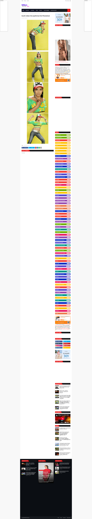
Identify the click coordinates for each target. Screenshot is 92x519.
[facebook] (65, 1)
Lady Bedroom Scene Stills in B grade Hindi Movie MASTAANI (64, 463)
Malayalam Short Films (62, 255)
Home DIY (62, 213)
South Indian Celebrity (27, 13)
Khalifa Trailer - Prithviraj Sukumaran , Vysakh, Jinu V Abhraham (64, 391)
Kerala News (62, 226)
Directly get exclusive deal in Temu (62, 328)
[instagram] (68, 1)
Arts (62, 145)
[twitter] (67, 1)
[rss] (66, 347)
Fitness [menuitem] (40, 10)
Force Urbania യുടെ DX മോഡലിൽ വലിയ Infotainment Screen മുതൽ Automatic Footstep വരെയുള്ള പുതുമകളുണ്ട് (65, 397)
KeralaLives (27, 517)
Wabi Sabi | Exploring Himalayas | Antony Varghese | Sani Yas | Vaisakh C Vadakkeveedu (65, 453)
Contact (28, 0)
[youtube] (66, 345)
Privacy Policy (68, 517)
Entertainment (62, 184)
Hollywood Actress (62, 211)
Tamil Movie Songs (62, 295)
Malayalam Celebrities (62, 247)
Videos (62, 305)
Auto (62, 150)
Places (62, 271)
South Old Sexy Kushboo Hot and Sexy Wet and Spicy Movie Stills (65, 467)
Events (62, 187)
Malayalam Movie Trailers (62, 253)
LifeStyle (62, 234)
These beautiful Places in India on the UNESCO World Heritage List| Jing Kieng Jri (65, 449)
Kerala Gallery (62, 224)
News (62, 266)
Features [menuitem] (27, 10)
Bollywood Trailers (62, 163)
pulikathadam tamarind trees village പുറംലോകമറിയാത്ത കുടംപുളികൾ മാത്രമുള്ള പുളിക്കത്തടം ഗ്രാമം (64, 433)
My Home (62, 263)
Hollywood (62, 205)
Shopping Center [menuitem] (53, 10)
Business (62, 171)
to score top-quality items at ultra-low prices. (62, 325)
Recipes (62, 276)
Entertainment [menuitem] (46, 10)
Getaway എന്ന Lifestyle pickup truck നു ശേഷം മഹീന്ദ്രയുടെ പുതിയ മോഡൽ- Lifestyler (64, 407)
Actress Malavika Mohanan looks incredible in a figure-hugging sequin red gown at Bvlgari (46, 475)
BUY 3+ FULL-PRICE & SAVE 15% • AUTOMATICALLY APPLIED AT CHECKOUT (61, 62)
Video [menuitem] (37, 10)
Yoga (62, 313)
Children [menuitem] (32, 10)
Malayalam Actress (62, 242)
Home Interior (62, 216)
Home (22, 0)
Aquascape (62, 140)
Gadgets (62, 195)
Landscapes (62, 232)
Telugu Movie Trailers (62, 297)
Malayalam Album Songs (62, 245)
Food (62, 192)
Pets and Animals (62, 268)
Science (62, 279)
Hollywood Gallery (62, 208)
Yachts (62, 310)
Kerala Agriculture (62, 221)
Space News (62, 287)
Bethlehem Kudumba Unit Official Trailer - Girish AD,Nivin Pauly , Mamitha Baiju (65, 387)
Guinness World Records (62, 200)
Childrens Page (62, 174)
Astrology (62, 148)
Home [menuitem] (23, 10)
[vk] (59, 347)
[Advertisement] (62, 89)
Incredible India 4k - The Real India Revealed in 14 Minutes (65, 428)
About (25, 0)
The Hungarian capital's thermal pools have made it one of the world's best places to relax (65, 444)
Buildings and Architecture (62, 169)
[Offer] (62, 22)
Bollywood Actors (62, 158)
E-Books (62, 182)
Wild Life (62, 308)
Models (62, 258)
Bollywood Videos (62, 166)
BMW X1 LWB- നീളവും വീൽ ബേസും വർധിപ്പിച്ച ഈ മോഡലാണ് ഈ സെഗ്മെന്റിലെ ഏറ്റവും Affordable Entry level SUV (65, 402)
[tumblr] (59, 343)
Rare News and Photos (62, 274)
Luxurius (62, 237)
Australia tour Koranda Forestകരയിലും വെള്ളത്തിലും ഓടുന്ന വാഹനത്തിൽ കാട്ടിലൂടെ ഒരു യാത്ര (65, 439)
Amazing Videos (62, 137)
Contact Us (64, 517)
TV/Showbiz (62, 292)
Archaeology (62, 142)
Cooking (62, 179)
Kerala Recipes (62, 229)
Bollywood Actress (62, 161)
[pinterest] (66, 343)
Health (62, 203)
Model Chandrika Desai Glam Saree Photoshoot (64, 472)
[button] (88, 15)
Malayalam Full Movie (62, 250)
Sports (62, 289)
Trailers (62, 300)
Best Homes (62, 153)
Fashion (62, 190)
